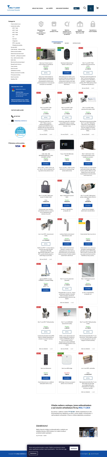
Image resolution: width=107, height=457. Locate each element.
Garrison (14, 38)
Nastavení (33, 453)
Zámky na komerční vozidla (17, 72)
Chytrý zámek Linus (16, 24)
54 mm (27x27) (43, 134)
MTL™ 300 (15, 28)
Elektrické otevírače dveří (17, 53)
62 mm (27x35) (64, 348)
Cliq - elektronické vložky (17, 58)
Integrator (15, 41)
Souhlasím (74, 448)
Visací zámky (14, 66)
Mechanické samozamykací (18, 62)
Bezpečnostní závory (16, 64)
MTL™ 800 (15, 34)
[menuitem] (38, 8)
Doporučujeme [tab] (76, 43)
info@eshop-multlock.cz (20, 120)
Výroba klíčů (14, 47)
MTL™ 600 (15, 32)
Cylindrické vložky (15, 26)
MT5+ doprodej (16, 43)
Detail (46, 72)
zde (65, 449)
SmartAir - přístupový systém (18, 55)
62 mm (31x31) (85, 88)
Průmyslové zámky (15, 74)
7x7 (13, 36)
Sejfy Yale (13, 60)
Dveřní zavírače (15, 77)
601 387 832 (20, 96)
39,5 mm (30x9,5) (64, 302)
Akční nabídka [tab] (57, 43)
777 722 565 (71, 411)
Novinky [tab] (67, 43)
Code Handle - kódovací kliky (18, 49)
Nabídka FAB (14, 79)
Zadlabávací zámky (15, 70)
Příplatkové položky (17, 45)
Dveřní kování (14, 68)
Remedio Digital (83, 453)
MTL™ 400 (15, 30)
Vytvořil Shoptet (95, 453)
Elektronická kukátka (16, 51)
